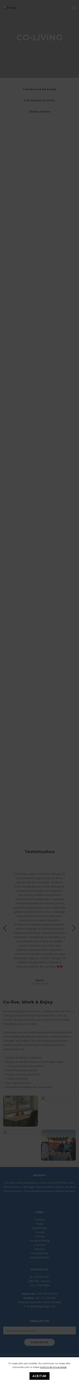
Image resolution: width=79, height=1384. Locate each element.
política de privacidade (53, 1367)
